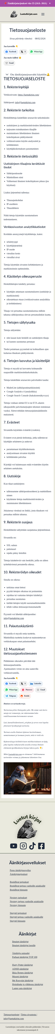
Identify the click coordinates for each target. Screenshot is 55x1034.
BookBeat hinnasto (19, 890)
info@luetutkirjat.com (25, 102)
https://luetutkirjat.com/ (28, 95)
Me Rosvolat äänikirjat (22, 980)
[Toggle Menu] (43, 14)
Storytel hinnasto (17, 921)
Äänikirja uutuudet (20, 953)
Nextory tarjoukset (18, 897)
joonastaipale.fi (32, 1030)
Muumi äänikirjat (20, 976)
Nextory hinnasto (18, 905)
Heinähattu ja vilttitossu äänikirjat (27, 984)
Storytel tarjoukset (18, 913)
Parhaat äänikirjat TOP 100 (24, 957)
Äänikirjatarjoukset (18, 874)
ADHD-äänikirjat (20, 969)
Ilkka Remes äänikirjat (22, 972)
